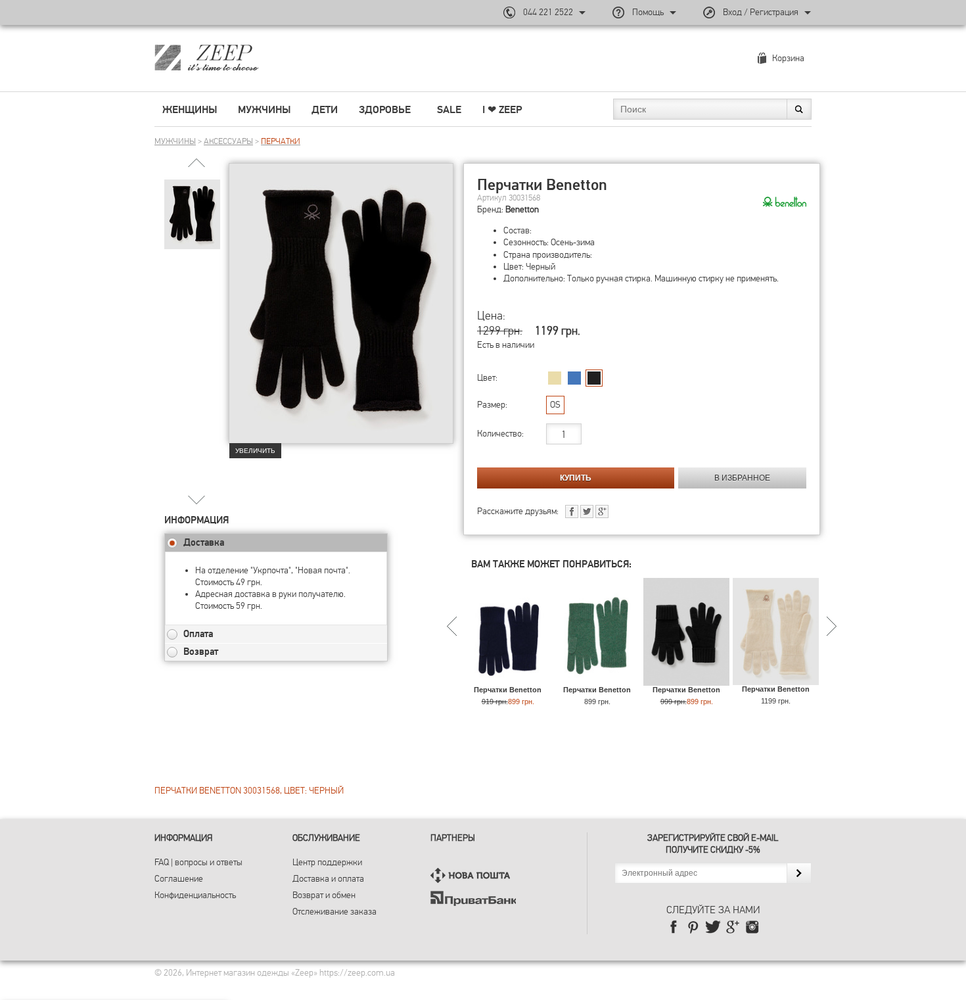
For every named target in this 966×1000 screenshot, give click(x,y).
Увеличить (255, 450)
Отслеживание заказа (334, 911)
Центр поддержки (327, 862)
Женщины (189, 109)
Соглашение (178, 878)
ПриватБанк (473, 898)
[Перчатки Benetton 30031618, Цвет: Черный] (686, 679)
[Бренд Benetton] (784, 202)
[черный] (594, 378)
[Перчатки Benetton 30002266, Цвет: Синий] (508, 679)
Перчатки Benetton (507, 690)
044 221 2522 (548, 12)
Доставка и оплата (328, 878)
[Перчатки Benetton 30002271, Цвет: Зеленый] (597, 679)
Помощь (648, 12)
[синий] (574, 378)
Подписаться (799, 873)
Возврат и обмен (324, 895)
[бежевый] (554, 378)
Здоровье (385, 109)
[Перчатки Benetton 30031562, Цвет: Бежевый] (776, 678)
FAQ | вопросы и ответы (198, 862)
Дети (324, 109)
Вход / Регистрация (760, 12)
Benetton (522, 209)
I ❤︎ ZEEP (502, 109)
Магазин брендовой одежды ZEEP (229, 57)
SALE (449, 109)
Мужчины (264, 109)
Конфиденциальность (195, 895)
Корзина (788, 58)
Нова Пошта (473, 875)
